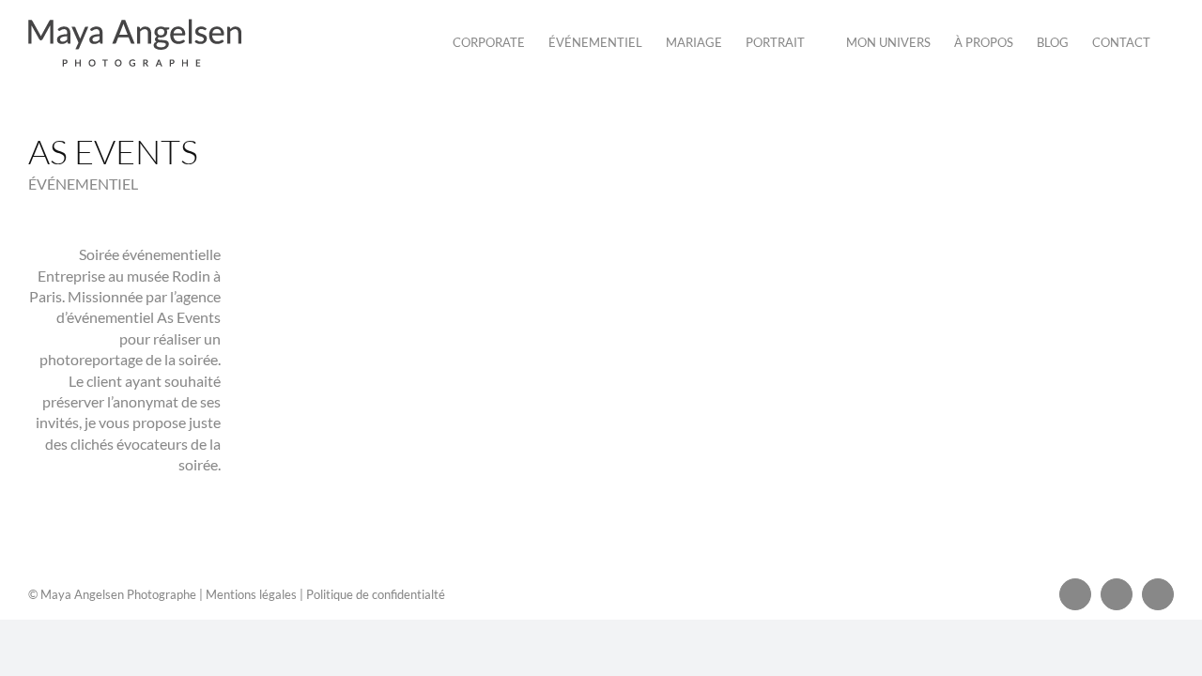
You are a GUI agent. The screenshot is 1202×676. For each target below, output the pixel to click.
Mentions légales (251, 594)
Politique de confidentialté (375, 594)
